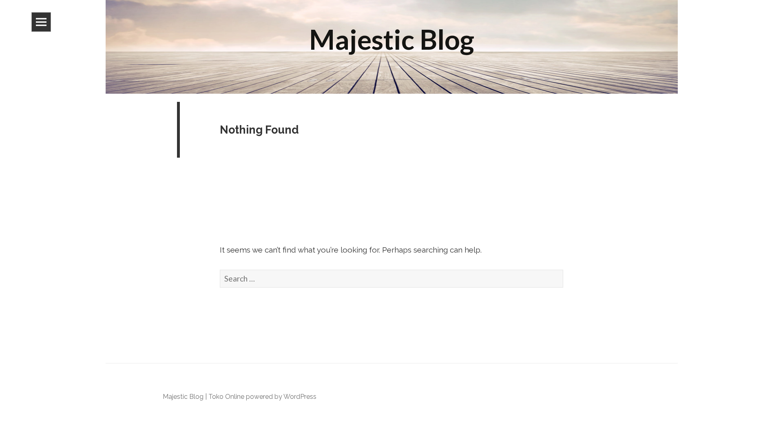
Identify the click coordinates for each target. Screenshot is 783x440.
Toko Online (226, 396)
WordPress (299, 396)
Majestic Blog (183, 396)
